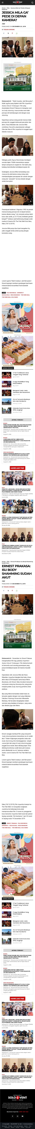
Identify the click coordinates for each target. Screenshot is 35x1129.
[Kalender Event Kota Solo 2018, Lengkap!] (6, 410)
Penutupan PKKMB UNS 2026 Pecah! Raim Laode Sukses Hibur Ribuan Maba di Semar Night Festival (17, 426)
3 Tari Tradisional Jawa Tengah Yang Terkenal (21, 374)
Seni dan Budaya (8, 452)
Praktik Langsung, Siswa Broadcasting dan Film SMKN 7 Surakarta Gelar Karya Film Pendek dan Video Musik (16, 490)
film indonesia (11, 292)
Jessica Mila (6, 295)
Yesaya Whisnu (9, 29)
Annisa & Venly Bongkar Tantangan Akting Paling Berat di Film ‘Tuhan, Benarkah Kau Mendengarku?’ (17, 518)
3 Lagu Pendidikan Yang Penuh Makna (21, 382)
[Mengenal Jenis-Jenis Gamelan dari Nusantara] (6, 393)
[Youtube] (22, 1116)
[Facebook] (4, 33)
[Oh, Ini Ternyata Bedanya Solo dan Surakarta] (6, 401)
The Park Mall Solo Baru (10, 297)
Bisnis (5, 423)
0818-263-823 (23, 1112)
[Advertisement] (17, 257)
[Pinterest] (12, 33)
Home (4, 8)
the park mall (25, 295)
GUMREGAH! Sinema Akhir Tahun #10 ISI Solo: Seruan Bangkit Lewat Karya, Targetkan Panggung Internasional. (17, 547)
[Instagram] (17, 1116)
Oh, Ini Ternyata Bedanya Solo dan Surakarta (21, 400)
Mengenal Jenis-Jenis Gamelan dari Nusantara (21, 391)
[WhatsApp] (16, 33)
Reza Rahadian (15, 295)
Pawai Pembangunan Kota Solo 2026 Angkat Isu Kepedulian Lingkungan (16, 454)
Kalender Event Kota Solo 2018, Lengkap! (21, 409)
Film (8, 8)
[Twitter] (8, 33)
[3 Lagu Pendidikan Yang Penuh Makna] (6, 384)
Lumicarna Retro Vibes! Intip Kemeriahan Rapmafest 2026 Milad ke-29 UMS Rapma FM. (16, 441)
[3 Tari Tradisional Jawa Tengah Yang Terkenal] (6, 375)
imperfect (20, 292)
